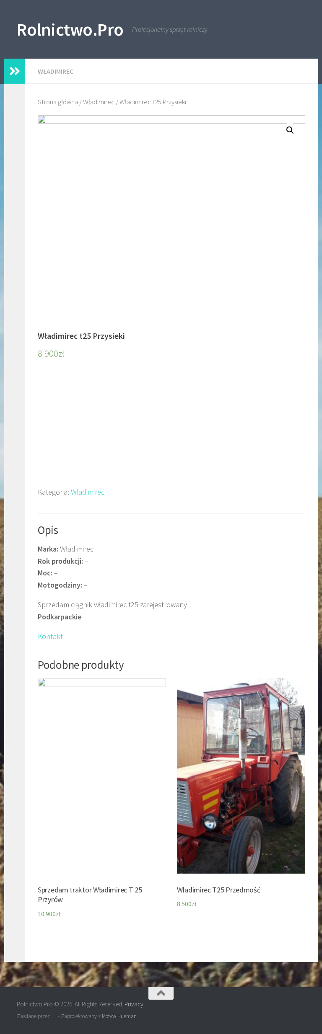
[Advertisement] (171, 427)
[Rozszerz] (14, 71)
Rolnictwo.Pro (70, 29)
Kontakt (50, 636)
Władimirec (55, 71)
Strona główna (58, 102)
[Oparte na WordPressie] (54, 1016)
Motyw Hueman (119, 1016)
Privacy (134, 1004)
